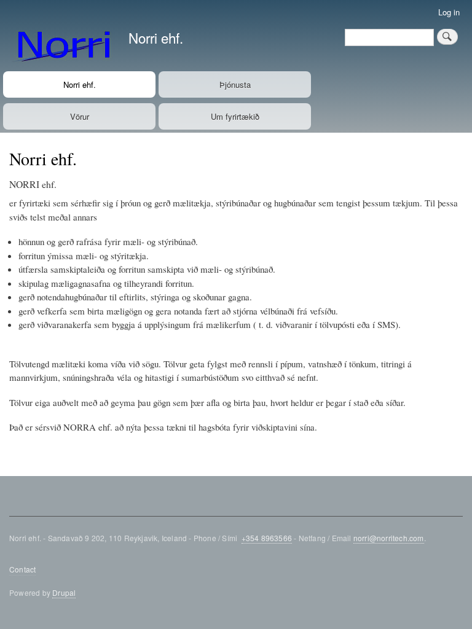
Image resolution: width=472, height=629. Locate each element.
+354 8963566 (267, 538)
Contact (22, 569)
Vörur (79, 116)
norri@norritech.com (388, 538)
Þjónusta (235, 84)
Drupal (64, 592)
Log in (449, 12)
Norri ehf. (155, 37)
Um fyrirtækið (235, 116)
